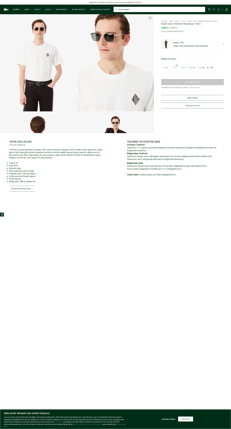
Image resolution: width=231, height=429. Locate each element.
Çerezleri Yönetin (168, 419)
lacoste (164, 21)
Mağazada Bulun (192, 106)
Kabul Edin (186, 419)
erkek (171, 21)
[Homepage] (6, 9)
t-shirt (183, 21)
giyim (177, 21)
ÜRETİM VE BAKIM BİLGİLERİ (21, 189)
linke (164, 168)
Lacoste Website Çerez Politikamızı (87, 424)
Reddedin (59, 422)
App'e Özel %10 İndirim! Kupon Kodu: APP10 (115, 2)
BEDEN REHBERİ (192, 98)
